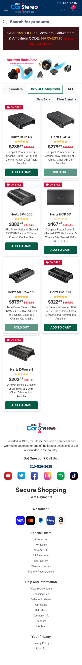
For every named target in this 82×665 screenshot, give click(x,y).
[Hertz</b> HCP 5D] (60, 197)
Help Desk (41, 610)
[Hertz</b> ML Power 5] (21, 275)
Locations (41, 620)
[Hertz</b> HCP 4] (60, 120)
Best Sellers (41, 560)
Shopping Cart (41, 594)
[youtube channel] (8, 475)
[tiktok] (73, 475)
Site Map (41, 626)
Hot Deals (41, 544)
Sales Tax (41, 648)
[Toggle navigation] (6, 9)
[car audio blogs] (60, 475)
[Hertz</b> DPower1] (21, 353)
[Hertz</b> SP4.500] (21, 197)
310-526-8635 (67, 3)
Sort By (42, 99)
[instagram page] (47, 475)
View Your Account (41, 588)
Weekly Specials (41, 566)
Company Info (41, 615)
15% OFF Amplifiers (45, 89)
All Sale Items (41, 555)
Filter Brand (65, 99)
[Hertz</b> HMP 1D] (60, 275)
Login (62, 9)
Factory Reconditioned (41, 571)
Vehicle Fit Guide (41, 599)
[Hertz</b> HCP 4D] (21, 120)
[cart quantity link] (71, 8)
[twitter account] (21, 475)
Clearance (41, 539)
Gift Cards (41, 604)
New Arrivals (41, 550)
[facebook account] (34, 475)
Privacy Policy (41, 643)
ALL (71, 89)
